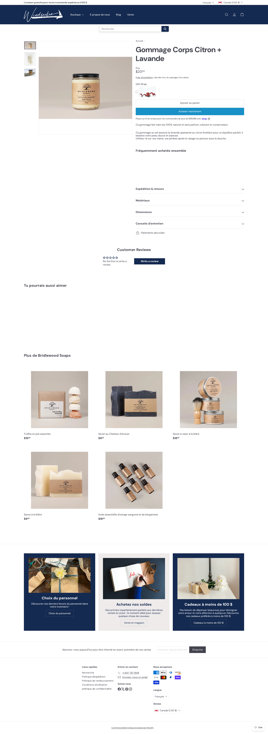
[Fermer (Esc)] (181, 338)
